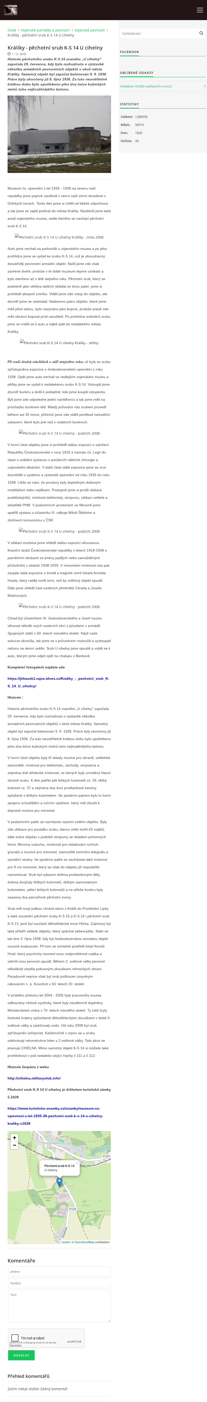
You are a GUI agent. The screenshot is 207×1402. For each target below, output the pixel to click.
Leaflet (65, 1242)
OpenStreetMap (84, 1242)
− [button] (14, 1145)
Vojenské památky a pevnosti (45, 30)
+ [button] (14, 1138)
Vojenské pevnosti (89, 30)
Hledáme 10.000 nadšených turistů (146, 86)
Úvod (12, 30)
